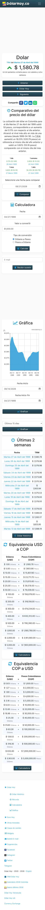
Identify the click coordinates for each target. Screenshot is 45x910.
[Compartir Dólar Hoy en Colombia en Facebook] (21, 103)
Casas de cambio (14, 828)
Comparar (24, 194)
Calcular (24, 248)
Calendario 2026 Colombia (17, 882)
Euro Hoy (11, 817)
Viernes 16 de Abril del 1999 (17, 513)
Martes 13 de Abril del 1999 (17, 528)
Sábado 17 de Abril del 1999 (17, 508)
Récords (15, 800)
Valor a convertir (22, 223)
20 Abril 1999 (33, 164)
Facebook (10, 850)
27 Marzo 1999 (11, 173)
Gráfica (15, 810)
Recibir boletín (24, 267)
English (29, 871)
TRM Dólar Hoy (12, 877)
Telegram (8, 866)
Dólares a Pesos (22, 239)
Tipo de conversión (22, 235)
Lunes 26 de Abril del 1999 (17, 461)
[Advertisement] (22, 31)
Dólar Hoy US (9, 898)
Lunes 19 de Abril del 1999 (17, 497)
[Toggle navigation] (39, 3)
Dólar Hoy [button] (24, 88)
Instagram (10, 855)
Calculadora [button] (24, 655)
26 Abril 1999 (11, 164)
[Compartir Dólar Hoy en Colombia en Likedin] (30, 103)
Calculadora (17, 805)
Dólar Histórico (18, 794)
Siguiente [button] (24, 94)
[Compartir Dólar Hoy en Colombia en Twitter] (26, 103)
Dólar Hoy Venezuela (12, 893)
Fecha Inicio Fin (22, 395)
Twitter (9, 860)
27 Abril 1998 (33, 173)
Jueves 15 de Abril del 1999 (17, 517)
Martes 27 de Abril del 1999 (17, 457)
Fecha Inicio (22, 383)
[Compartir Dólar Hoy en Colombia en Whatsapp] (35, 103)
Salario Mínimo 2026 (14, 887)
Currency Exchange (12, 904)
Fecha (22, 211)
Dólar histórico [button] (24, 535)
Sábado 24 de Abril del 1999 (17, 472)
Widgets (10, 833)
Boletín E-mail (12, 839)
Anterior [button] (24, 83)
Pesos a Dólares (22, 242)
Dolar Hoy (11, 787)
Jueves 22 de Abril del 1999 (17, 481)
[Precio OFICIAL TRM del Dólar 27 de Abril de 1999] (16, 3)
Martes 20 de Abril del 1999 (17, 493)
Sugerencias (12, 844)
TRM (8, 62)
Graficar (24, 411)
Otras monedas (13, 823)
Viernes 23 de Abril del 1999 (17, 477)
